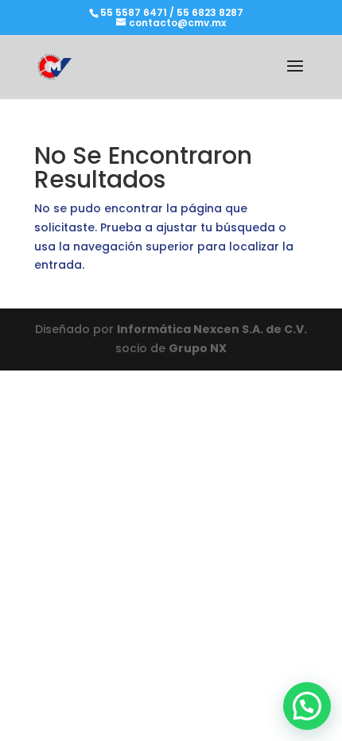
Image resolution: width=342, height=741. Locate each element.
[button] (307, 706)
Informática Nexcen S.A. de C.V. (212, 329)
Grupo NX (198, 348)
